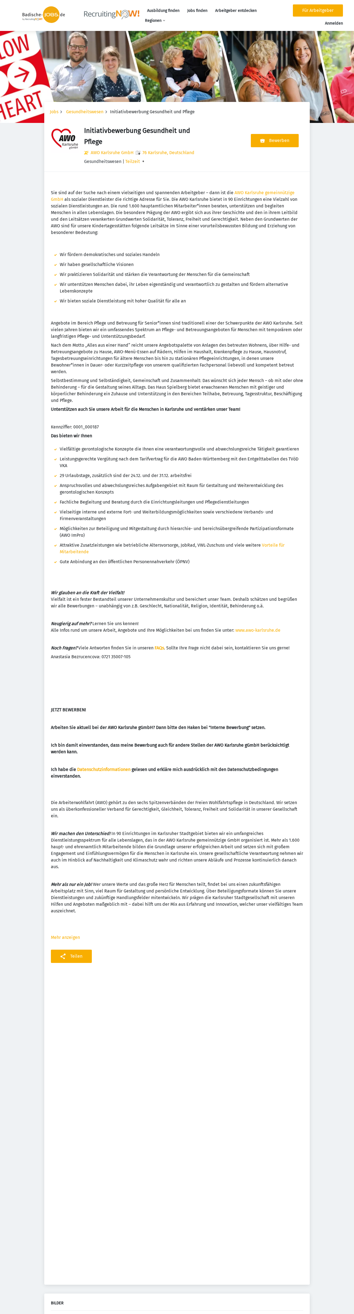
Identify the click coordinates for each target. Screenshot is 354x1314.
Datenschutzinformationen (103, 769)
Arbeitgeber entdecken (236, 10)
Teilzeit (132, 161)
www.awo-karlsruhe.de (257, 630)
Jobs (54, 111)
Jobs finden (197, 10)
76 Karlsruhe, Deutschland (168, 152)
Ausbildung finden (163, 10)
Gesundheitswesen (84, 111)
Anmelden (334, 23)
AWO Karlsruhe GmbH (112, 152)
